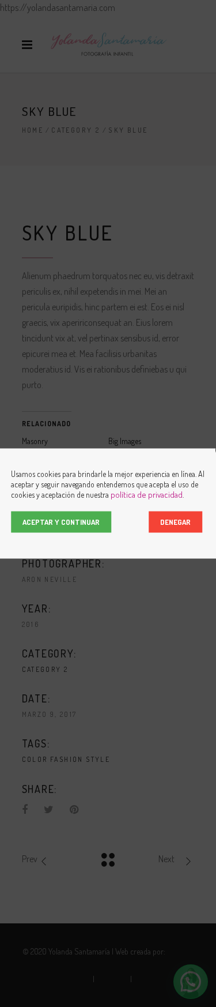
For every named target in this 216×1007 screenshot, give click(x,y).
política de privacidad (147, 494)
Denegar (175, 522)
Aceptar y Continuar (61, 522)
